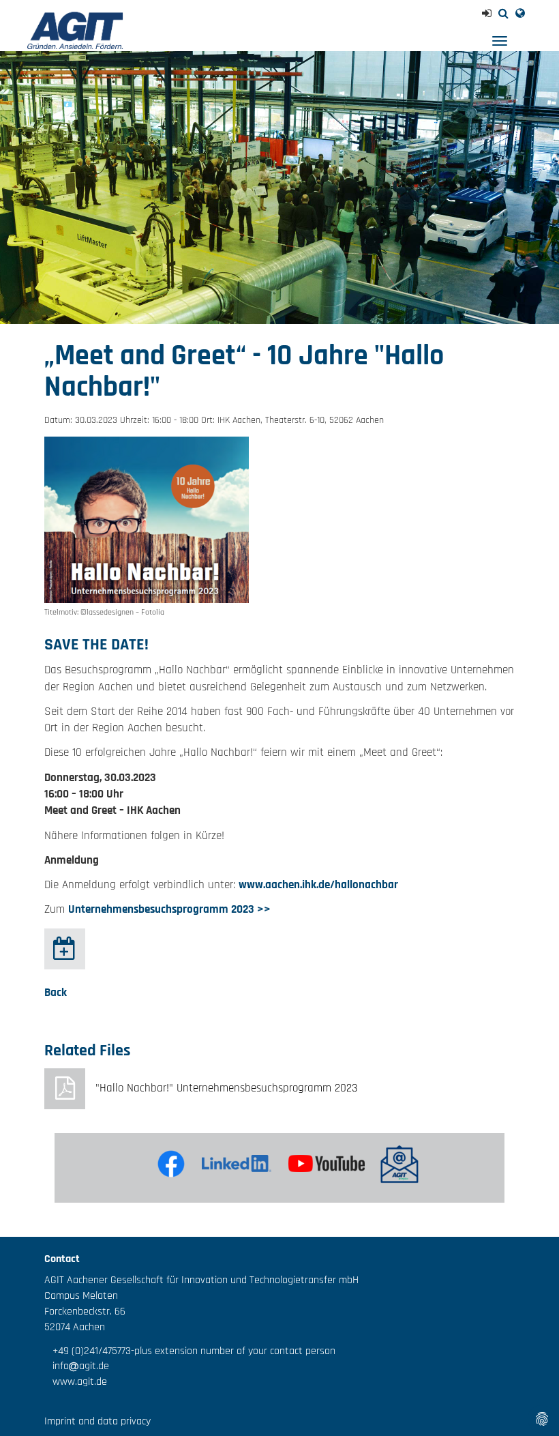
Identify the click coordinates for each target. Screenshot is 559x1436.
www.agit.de (75, 1382)
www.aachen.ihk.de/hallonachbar (318, 884)
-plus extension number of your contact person (233, 1351)
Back (55, 992)
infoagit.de (76, 1366)
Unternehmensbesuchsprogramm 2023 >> (169, 909)
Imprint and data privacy (97, 1421)
